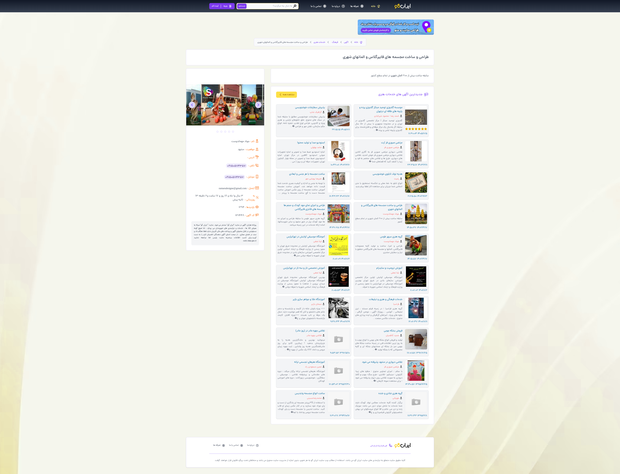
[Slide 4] (221, 132)
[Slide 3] (225, 132)
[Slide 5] (217, 132)
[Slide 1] (233, 132)
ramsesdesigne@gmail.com (233, 188)
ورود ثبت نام (219, 6)
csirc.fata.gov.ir (249, 241)
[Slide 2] (229, 132)
